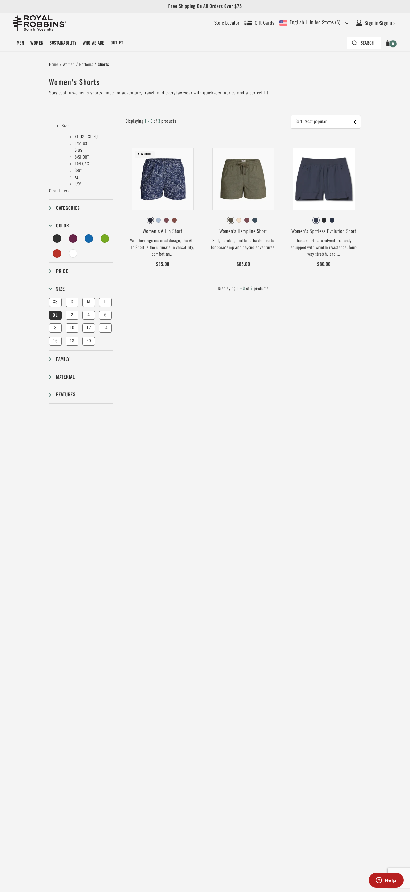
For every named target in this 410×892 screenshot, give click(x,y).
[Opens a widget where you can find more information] (386, 881)
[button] (389, 43)
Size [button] (60, 289)
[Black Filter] (57, 238)
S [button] (72, 302)
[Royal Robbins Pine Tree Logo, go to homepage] (39, 23)
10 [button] (72, 328)
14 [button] (105, 328)
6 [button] (105, 315)
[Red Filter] (57, 253)
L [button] (105, 302)
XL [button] (55, 315)
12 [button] (88, 328)
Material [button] (65, 377)
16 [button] (55, 341)
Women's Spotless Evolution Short (323, 231)
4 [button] (88, 315)
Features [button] (65, 394)
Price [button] (62, 271)
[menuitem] (20, 43)
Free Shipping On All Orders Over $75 (205, 6)
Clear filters (59, 190)
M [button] (88, 302)
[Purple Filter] (73, 238)
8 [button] (55, 328)
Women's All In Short (162, 231)
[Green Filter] (105, 238)
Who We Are (93, 42)
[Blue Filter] (89, 238)
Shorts (103, 64)
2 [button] (72, 315)
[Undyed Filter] (73, 253)
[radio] (150, 220)
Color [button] (62, 226)
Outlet (117, 42)
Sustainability (63, 42)
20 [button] (88, 341)
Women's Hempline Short (243, 231)
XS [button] (55, 302)
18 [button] (72, 341)
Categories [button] (68, 208)
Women (36, 42)
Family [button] (63, 359)
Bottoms (86, 64)
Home (53, 64)
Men (20, 42)
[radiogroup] (162, 220)
